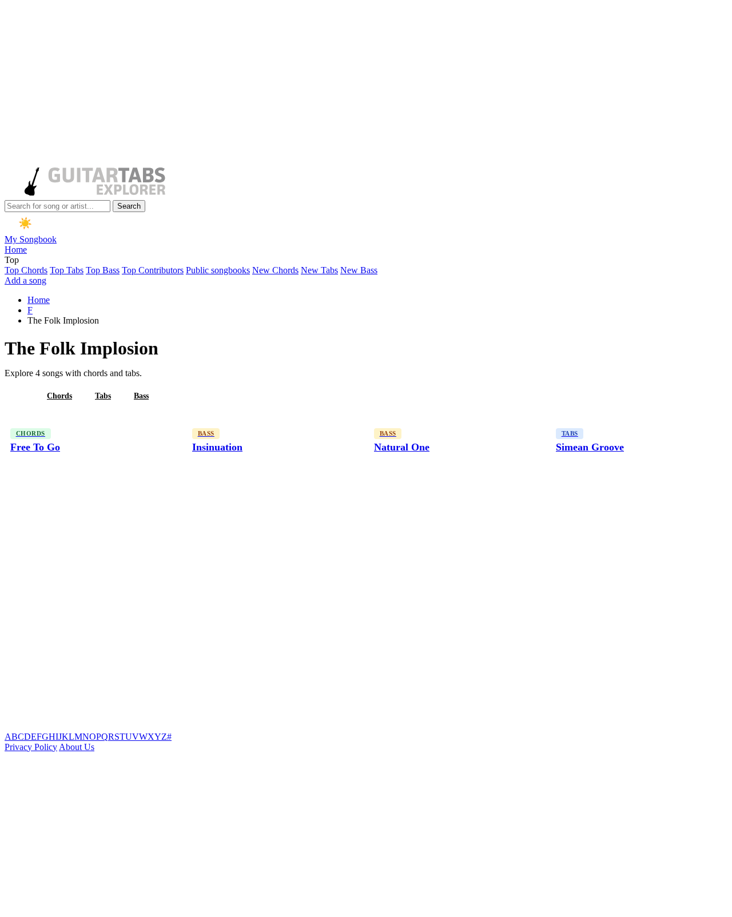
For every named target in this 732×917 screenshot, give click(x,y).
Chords (59, 396)
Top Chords (26, 270)
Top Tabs (66, 270)
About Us (76, 747)
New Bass (358, 270)
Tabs (103, 396)
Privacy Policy (31, 747)
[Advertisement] (348, 85)
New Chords (275, 270)
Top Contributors (153, 270)
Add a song (25, 280)
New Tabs (319, 270)
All (19, 396)
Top (12, 260)
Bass (141, 396)
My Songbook (31, 239)
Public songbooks (218, 270)
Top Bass (103, 270)
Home (16, 249)
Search (129, 206)
